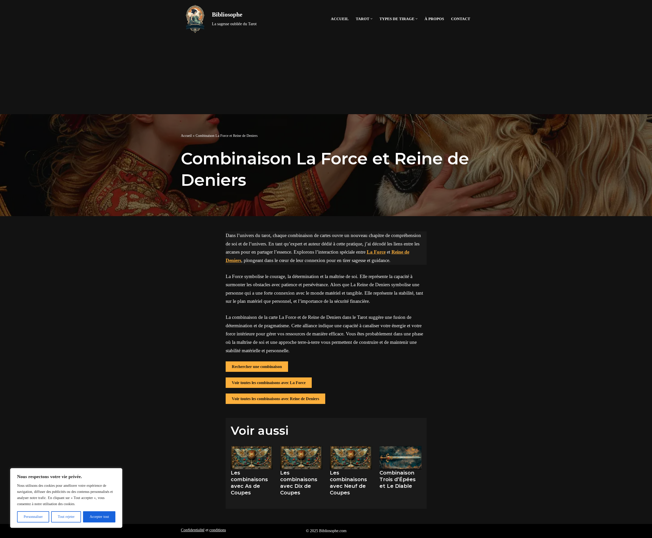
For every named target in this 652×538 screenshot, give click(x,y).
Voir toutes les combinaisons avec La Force (269, 382)
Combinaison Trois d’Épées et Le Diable (397, 479)
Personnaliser (33, 517)
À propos (434, 19)
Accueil (340, 19)
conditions (217, 530)
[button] (371, 19)
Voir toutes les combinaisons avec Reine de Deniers (275, 399)
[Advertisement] (326, 76)
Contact (460, 19)
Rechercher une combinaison (257, 366)
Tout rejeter (66, 517)
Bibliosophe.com (332, 531)
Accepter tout (99, 517)
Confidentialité (193, 530)
